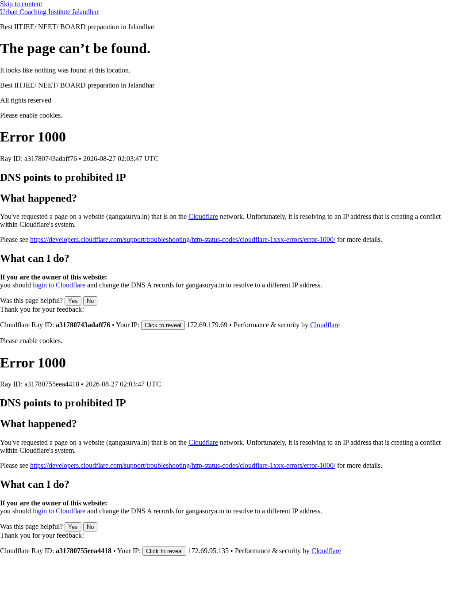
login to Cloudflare (59, 285)
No (90, 301)
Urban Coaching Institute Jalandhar (49, 11)
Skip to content (21, 4)
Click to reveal (163, 325)
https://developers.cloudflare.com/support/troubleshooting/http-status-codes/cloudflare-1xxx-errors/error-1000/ (182, 239)
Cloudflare (203, 216)
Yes (73, 301)
